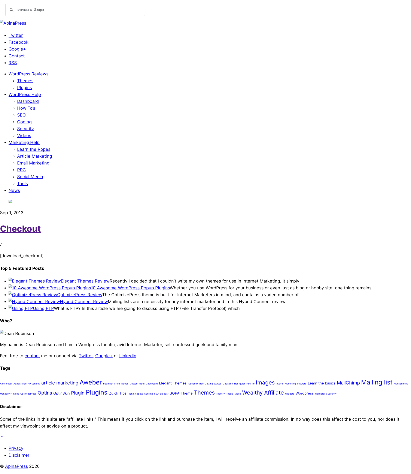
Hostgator (239, 383)
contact (32, 355)
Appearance (20, 383)
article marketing (59, 383)
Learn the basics (322, 383)
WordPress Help (25, 94)
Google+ (17, 49)
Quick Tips (118, 393)
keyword (302, 383)
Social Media (30, 176)
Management (401, 383)
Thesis (229, 393)
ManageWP (6, 393)
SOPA (174, 393)
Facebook (18, 42)
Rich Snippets (135, 393)
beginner (108, 383)
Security (25, 128)
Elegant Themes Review (85, 281)
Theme (187, 393)
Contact (17, 55)
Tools (22, 183)
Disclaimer (19, 455)
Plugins (24, 87)
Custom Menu (137, 383)
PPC (21, 169)
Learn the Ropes (33, 149)
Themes (25, 80)
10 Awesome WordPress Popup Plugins (130, 287)
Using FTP (43, 308)
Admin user (6, 383)
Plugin (78, 393)
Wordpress (305, 393)
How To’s (26, 108)
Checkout (20, 228)
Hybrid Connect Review (84, 301)
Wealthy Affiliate (263, 392)
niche (16, 393)
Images (265, 382)
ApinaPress (16, 466)
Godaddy (228, 383)
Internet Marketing (286, 383)
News (14, 190)
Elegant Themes (173, 383)
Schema (148, 393)
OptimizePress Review (79, 294)
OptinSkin (61, 393)
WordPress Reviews (28, 73)
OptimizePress (28, 393)
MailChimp (348, 383)
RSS (13, 62)
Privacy (16, 448)
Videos (24, 135)
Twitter (16, 35)
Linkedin (127, 355)
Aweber (91, 382)
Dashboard (28, 101)
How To (250, 383)
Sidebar (164, 393)
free (201, 383)
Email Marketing (33, 163)
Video (238, 393)
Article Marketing (34, 156)
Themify (220, 393)
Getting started (213, 383)
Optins (45, 393)
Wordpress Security (326, 393)
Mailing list (377, 382)
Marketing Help (24, 142)
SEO (21, 115)
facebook (193, 383)
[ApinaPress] (13, 23)
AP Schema (34, 383)
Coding (24, 121)
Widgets (289, 393)
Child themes (121, 383)
